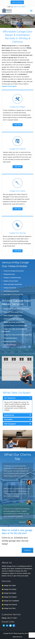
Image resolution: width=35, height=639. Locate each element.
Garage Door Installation (11, 601)
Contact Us (27, 550)
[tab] (17, 398)
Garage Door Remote (10, 604)
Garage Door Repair (10, 593)
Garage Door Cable (10, 585)
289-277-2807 (20, 7)
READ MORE (18, 124)
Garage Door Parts (10, 608)
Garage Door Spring (10, 589)
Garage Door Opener (10, 597)
